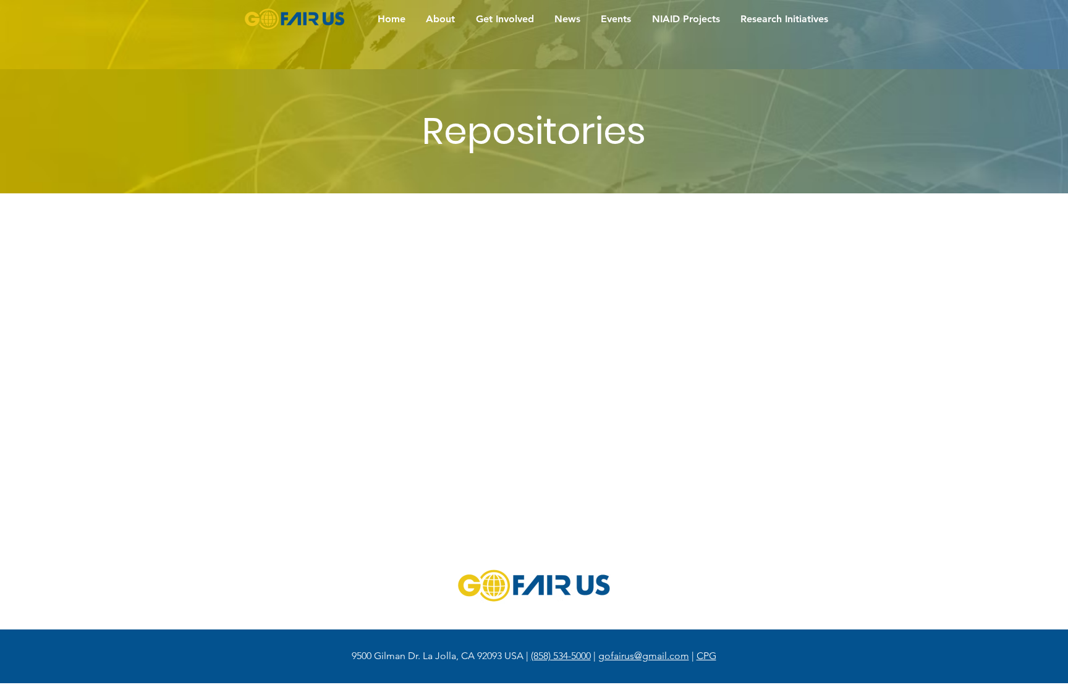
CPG (706, 656)
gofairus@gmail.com (643, 656)
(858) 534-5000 (561, 656)
